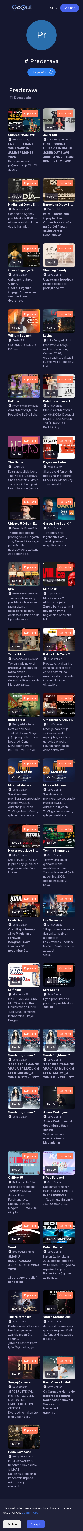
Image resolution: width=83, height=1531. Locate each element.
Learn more (30, 1512)
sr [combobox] (52, 8)
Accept (35, 1524)
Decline (12, 1524)
